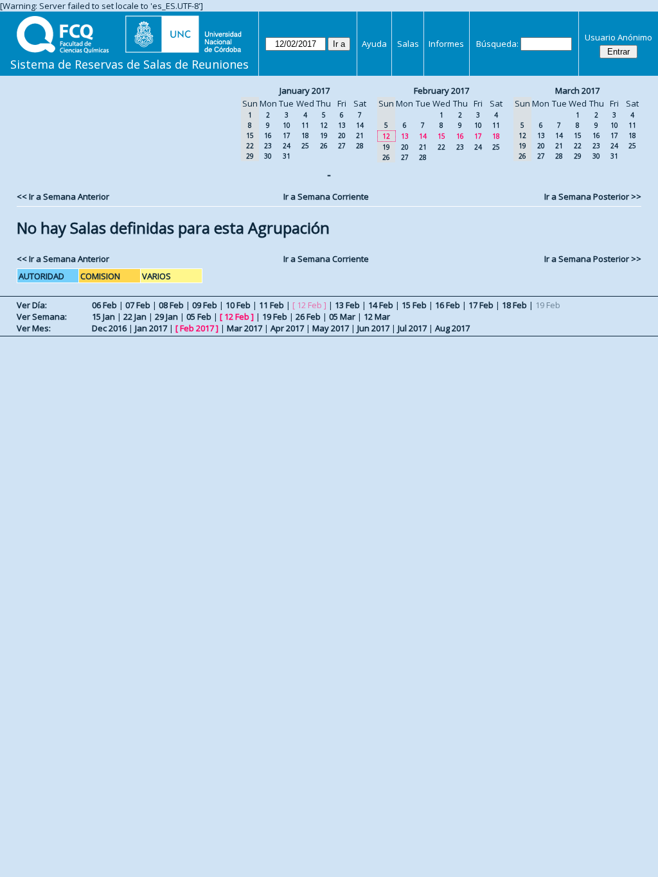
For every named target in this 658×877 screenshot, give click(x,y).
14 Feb (380, 305)
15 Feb (414, 305)
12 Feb (236, 316)
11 (305, 125)
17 (286, 135)
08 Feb (171, 305)
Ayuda (374, 43)
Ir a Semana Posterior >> (592, 196)
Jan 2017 (151, 328)
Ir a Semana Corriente (326, 196)
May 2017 (330, 328)
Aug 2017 (452, 328)
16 (268, 135)
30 (268, 156)
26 (324, 145)
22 (441, 147)
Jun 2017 (373, 328)
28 (360, 145)
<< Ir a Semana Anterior (63, 196)
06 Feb (104, 305)
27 (342, 145)
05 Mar (342, 316)
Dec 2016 (109, 328)
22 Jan (135, 316)
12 (324, 125)
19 (324, 135)
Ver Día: (32, 305)
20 (342, 135)
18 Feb (514, 305)
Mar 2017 (244, 328)
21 (360, 135)
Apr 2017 (287, 328)
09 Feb (204, 305)
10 (286, 125)
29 (578, 156)
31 (286, 156)
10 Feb (238, 305)
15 (441, 136)
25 (305, 145)
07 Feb (137, 305)
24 (286, 145)
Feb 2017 (197, 328)
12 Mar (377, 316)
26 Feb (308, 316)
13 (342, 125)
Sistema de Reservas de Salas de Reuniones (129, 64)
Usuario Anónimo (618, 37)
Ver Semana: (42, 316)
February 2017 (441, 90)
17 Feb (481, 305)
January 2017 (305, 90)
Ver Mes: (34, 328)
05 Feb (198, 316)
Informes (446, 43)
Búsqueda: (497, 43)
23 (268, 145)
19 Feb (274, 316)
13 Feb (347, 305)
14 (360, 125)
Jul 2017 (412, 328)
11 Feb (271, 305)
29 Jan (166, 316)
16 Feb (447, 305)
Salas (408, 43)
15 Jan (103, 316)
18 (305, 135)
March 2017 (577, 90)
